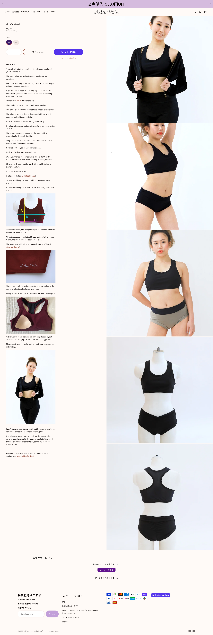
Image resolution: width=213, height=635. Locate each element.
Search (65, 621)
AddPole (26, 631)
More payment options (68, 58)
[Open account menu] (200, 11)
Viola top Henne (28, 176)
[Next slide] (210, 4)
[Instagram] (189, 631)
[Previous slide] (2, 4)
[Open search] (194, 11)
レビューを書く (106, 569)
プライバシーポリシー (70, 617)
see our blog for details (26, 456)
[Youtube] (193, 631)
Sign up (52, 614)
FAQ (63, 602)
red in (19, 100)
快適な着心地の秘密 (70, 606)
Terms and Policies (52, 631)
